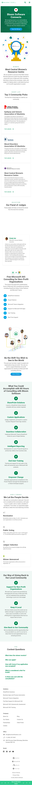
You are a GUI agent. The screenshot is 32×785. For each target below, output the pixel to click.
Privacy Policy (16, 775)
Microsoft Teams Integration (11, 698)
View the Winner (16, 29)
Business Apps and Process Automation (14, 695)
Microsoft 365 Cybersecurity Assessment (14, 704)
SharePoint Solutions (9, 692)
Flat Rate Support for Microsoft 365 (13, 701)
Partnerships (6, 722)
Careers (5, 725)
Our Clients (6, 719)
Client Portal (20, 722)
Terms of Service (16, 772)
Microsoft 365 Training (9, 707)
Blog (18, 716)
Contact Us (20, 719)
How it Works (16, 374)
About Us (5, 716)
